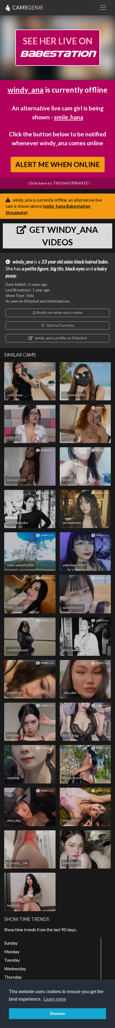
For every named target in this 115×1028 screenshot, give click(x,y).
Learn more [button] (55, 999)
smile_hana (68, 116)
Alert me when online (57, 164)
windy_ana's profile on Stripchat (60, 338)
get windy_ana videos (63, 235)
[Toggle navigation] (103, 7)
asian (68, 262)
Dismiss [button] (57, 1013)
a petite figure (35, 269)
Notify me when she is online (59, 312)
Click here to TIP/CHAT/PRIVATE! (59, 183)
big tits (57, 269)
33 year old (52, 262)
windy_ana (26, 89)
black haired (85, 262)
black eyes (75, 269)
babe (103, 262)
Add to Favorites (60, 325)
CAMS (27, 7)
